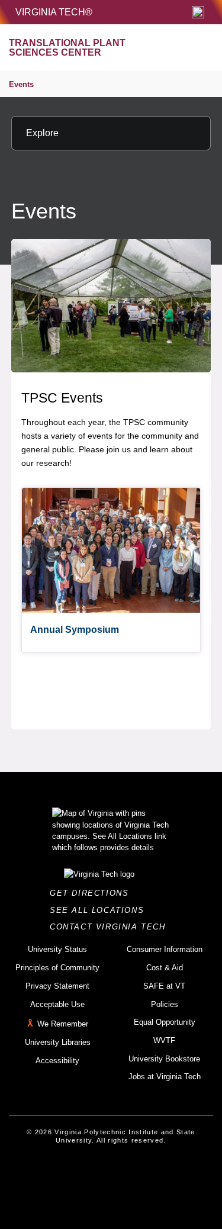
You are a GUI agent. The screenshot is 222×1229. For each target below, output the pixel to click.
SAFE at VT (164, 986)
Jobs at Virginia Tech (164, 1076)
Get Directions (93, 893)
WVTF (164, 1040)
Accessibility (57, 1060)
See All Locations (100, 910)
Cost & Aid (164, 967)
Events (21, 84)
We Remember (62, 1023)
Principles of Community (57, 967)
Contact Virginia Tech (111, 926)
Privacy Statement (57, 986)
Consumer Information (164, 949)
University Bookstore (164, 1058)
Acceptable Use (57, 1004)
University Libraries (58, 1042)
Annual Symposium (74, 630)
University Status (57, 949)
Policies (164, 1004)
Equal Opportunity (164, 1022)
